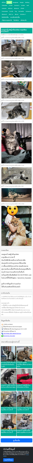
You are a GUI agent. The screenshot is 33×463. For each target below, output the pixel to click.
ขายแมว (9, 2)
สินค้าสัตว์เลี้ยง (5, 17)
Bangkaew (15, 2)
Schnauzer (28, 11)
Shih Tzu (11, 14)
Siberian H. (4, 14)
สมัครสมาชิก (23, 20)
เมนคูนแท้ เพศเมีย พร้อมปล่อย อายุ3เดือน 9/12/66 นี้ (24, 431)
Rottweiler (21, 11)
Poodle (11, 11)
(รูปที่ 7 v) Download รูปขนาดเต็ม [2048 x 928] (12, 186)
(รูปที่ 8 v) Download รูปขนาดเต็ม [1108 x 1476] (12, 204)
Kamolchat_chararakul (9, 335)
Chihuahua (4, 5)
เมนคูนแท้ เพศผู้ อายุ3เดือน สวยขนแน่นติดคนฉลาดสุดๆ (8, 386)
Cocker (10, 5)
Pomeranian (5, 11)
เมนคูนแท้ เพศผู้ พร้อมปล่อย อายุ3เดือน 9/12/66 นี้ (8, 409)
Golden (23, 5)
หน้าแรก (4, 2)
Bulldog (27, 2)
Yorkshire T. (23, 14)
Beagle (21, 2)
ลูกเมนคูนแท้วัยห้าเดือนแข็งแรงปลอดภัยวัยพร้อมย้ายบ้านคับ (8, 364)
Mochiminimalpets (17, 326)
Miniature (16, 8)
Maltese (10, 8)
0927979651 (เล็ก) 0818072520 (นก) (12, 333)
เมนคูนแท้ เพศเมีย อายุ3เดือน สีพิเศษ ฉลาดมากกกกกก (24, 364)
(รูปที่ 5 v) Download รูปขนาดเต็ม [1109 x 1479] (12, 121)
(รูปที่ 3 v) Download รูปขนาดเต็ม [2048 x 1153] (12, 79)
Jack (28, 5)
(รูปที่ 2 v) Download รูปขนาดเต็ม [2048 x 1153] (12, 58)
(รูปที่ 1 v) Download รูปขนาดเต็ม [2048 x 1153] (12, 37)
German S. (16, 5)
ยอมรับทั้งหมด (8, 460)
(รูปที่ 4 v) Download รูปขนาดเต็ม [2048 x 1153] (12, 100)
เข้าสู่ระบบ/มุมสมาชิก (7, 20)
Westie (16, 14)
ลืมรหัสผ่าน (16, 20)
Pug (16, 11)
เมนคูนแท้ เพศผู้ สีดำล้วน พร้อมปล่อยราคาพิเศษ (23, 386)
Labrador (4, 8)
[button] (16, 440)
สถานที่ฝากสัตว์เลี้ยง (15, 17)
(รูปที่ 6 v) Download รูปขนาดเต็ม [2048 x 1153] (12, 165)
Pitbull (22, 8)
